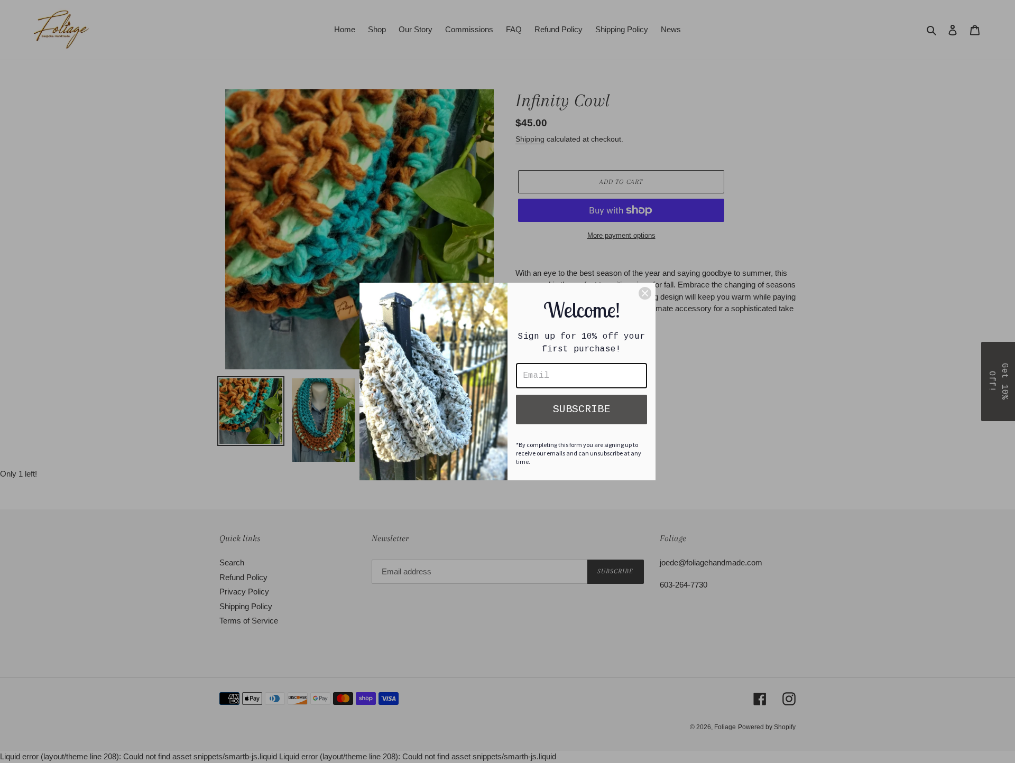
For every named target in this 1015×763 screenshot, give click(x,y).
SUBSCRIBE (581, 409)
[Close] (645, 293)
